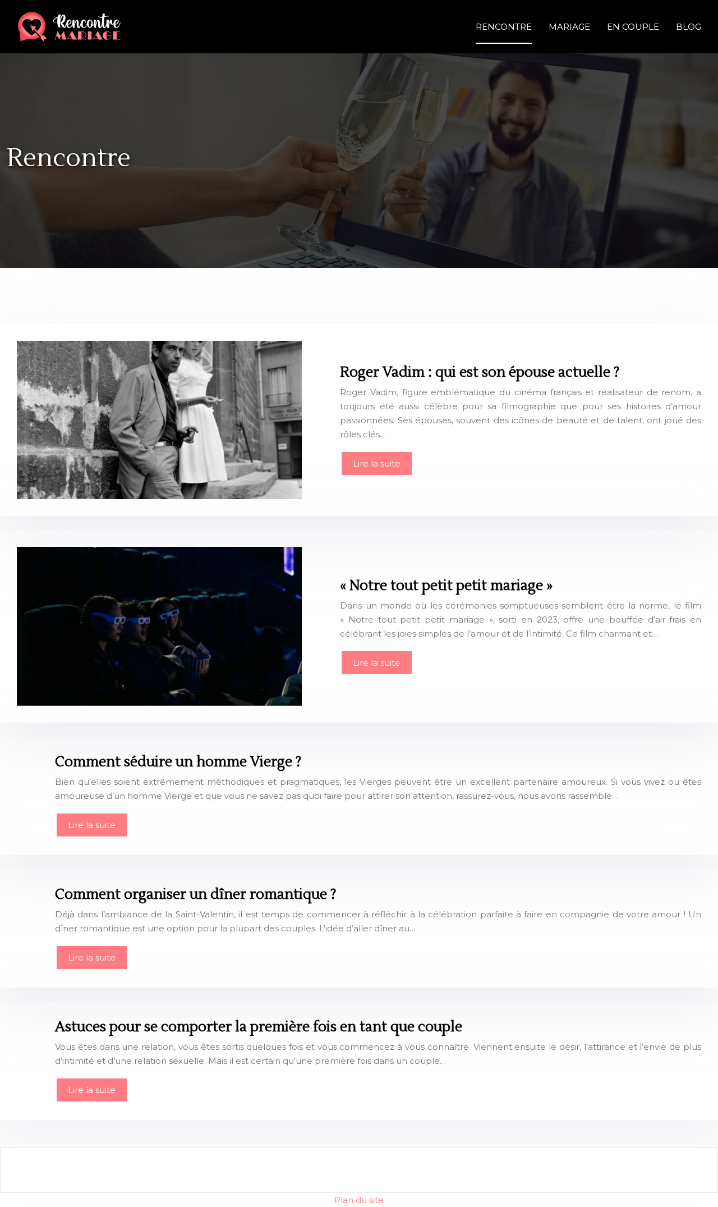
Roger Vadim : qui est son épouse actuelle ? (479, 372)
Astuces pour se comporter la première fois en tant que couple (258, 1027)
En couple (633, 26)
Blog (688, 26)
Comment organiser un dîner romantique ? (195, 894)
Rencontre (504, 26)
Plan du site (359, 1200)
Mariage (569, 26)
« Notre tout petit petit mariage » (446, 586)
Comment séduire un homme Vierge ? (178, 762)
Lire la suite (377, 463)
